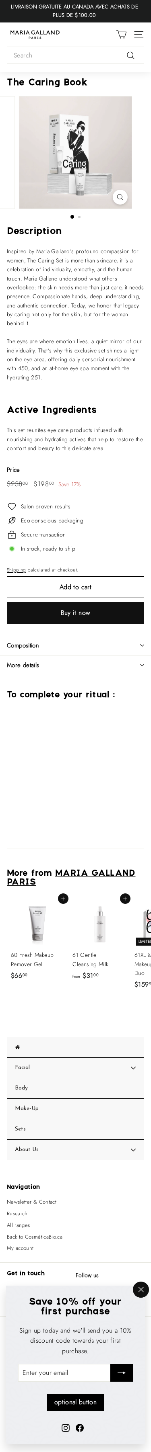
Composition (23, 645)
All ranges (18, 1225)
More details (23, 665)
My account (20, 1248)
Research (17, 1213)
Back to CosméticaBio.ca (34, 1237)
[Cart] (121, 34)
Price (13, 469)
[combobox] (75, 55)
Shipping (16, 569)
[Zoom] (120, 197)
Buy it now (76, 612)
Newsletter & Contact (31, 1202)
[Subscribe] (121, 1373)
